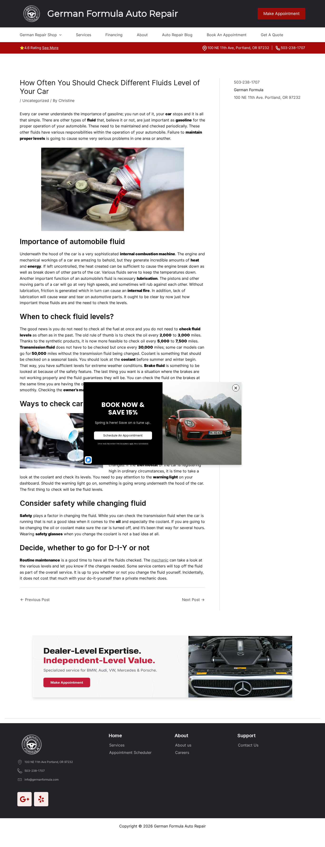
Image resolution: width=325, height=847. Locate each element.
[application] (59, 35)
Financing (114, 34)
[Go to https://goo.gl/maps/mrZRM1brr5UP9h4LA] (24, 799)
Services (83, 34)
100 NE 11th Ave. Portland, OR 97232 (267, 97)
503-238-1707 (293, 47)
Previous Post (35, 599)
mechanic (159, 560)
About (142, 34)
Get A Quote (272, 34)
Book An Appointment (226, 34)
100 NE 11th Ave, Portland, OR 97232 (238, 47)
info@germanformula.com (42, 779)
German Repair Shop (38, 34)
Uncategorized (35, 100)
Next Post (193, 599)
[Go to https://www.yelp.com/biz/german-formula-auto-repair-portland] (41, 799)
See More (50, 47)
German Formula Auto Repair (112, 13)
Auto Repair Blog (177, 34)
